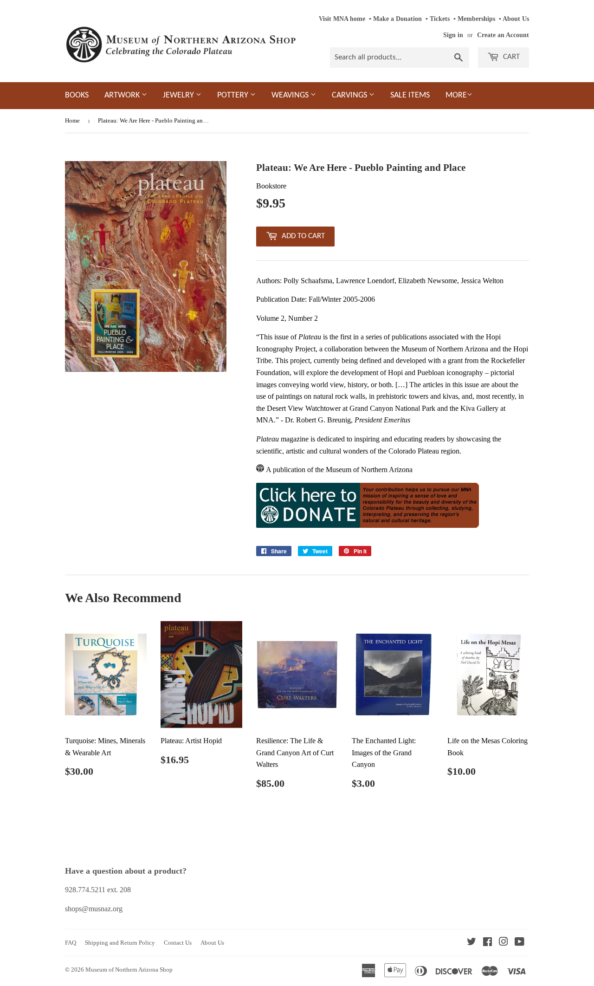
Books (77, 95)
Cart (510, 57)
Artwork (123, 95)
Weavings (290, 95)
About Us (516, 18)
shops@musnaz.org (94, 909)
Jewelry (179, 95)
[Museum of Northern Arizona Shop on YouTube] (519, 943)
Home (72, 120)
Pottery (233, 95)
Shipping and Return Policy (120, 942)
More (456, 95)
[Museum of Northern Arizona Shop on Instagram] (503, 943)
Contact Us (178, 942)
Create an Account (503, 35)
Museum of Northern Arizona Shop (129, 969)
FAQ (70, 942)
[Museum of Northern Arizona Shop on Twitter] (471, 943)
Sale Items (410, 95)
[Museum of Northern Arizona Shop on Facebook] (487, 943)
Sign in (453, 35)
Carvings (350, 95)
